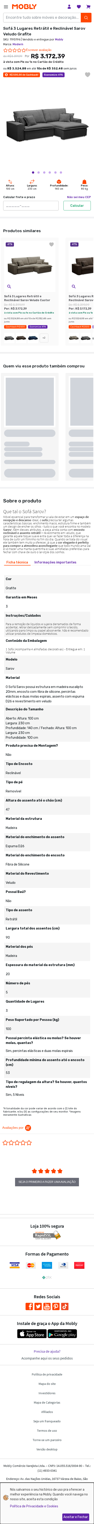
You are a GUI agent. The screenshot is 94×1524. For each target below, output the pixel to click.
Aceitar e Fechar (75, 1517)
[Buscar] (86, 17)
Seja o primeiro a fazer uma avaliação (47, 1182)
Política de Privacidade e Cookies (34, 1506)
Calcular (77, 206)
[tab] (17, 562)
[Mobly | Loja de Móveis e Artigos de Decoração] (24, 6)
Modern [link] (18, 44)
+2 (43, 337)
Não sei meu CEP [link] (79, 197)
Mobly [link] (59, 39)
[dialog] (47, 1503)
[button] (9, 286)
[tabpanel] (47, 834)
